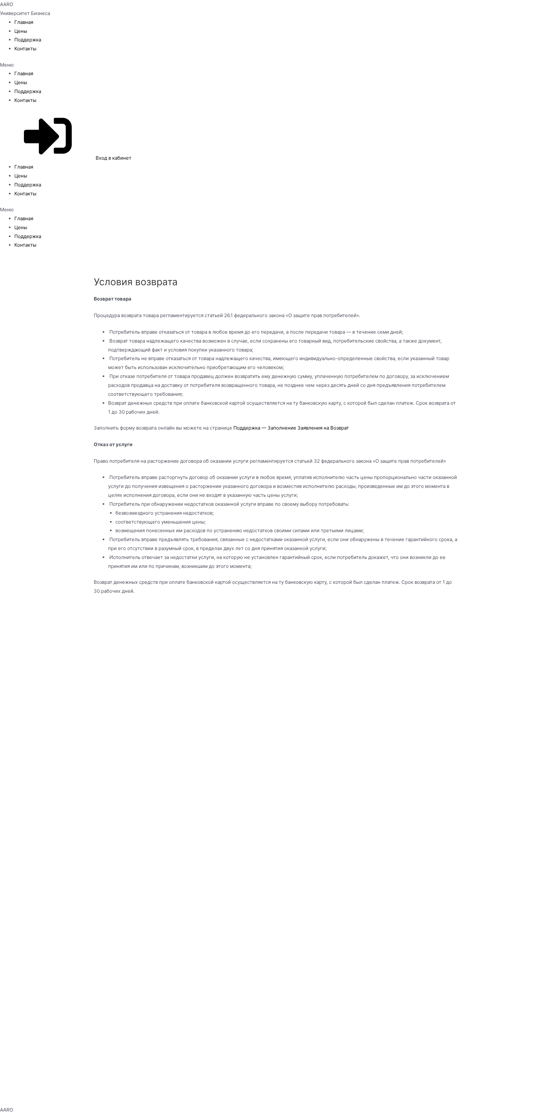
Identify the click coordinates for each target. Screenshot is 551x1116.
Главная (23, 22)
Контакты (25, 49)
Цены (20, 31)
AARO (6, 4)
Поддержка (27, 40)
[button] (275, 65)
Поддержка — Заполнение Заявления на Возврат (291, 428)
